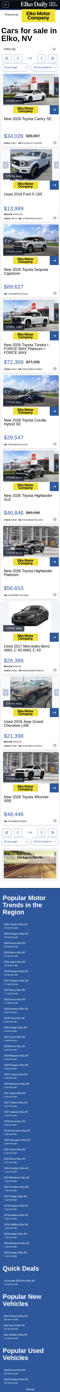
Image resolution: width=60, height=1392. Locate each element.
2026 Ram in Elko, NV (14, 954)
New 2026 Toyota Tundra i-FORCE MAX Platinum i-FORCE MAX (26, 349)
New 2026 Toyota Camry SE (28, 119)
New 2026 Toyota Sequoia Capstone (26, 271)
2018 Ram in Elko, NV (14, 1048)
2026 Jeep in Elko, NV (14, 964)
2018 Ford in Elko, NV (14, 1020)
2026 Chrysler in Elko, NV (16, 1170)
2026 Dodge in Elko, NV (15, 1029)
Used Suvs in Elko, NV (14, 1372)
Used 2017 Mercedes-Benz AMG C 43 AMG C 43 (27, 648)
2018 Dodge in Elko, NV (15, 1236)
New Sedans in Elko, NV (15, 1336)
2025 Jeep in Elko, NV (14, 1151)
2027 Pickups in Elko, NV (16, 982)
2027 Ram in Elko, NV (14, 992)
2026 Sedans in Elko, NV (16, 1010)
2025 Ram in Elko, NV (14, 1161)
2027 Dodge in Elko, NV (15, 1198)
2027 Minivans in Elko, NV (16, 1179)
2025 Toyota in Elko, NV (15, 1076)
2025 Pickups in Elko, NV (16, 1067)
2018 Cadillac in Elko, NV (16, 1226)
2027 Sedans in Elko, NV (16, 1114)
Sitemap (30, 1389)
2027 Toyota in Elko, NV (15, 1104)
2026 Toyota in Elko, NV (15, 926)
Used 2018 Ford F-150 (23, 194)
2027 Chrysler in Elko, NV (16, 1189)
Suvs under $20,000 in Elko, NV (19, 1282)
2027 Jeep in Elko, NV (14, 1095)
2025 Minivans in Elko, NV (16, 1245)
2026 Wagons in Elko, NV (16, 1057)
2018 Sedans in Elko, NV (16, 1217)
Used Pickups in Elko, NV (16, 1381)
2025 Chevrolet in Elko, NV (17, 1142)
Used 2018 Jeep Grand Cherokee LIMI (23, 723)
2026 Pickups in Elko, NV (16, 935)
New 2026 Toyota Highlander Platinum (28, 573)
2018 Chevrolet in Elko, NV (17, 1132)
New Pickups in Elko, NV (16, 1318)
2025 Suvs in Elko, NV (14, 1001)
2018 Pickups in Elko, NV (16, 973)
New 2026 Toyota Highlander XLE (28, 497)
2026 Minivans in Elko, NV (16, 1086)
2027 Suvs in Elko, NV (14, 1039)
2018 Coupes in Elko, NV (16, 1207)
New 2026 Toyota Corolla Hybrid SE (25, 422)
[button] (5, 89)
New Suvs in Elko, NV (14, 1327)
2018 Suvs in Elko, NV (14, 1123)
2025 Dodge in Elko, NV (15, 1254)
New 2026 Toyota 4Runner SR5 (26, 799)
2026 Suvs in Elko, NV (14, 945)
